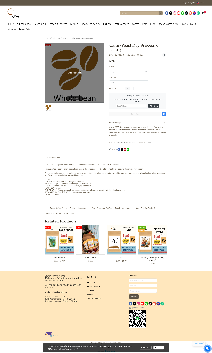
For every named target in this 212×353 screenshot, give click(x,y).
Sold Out (66, 38)
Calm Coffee (69, 213)
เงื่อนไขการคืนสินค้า (94, 298)
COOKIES (90, 290)
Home (48, 38)
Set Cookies (145, 348)
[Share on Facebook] (118, 149)
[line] (182, 13)
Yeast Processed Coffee (102, 208)
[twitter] (170, 13)
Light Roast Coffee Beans (56, 208)
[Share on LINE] (128, 149)
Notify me (154, 106)
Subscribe (134, 296)
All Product (57, 38)
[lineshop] (198, 13)
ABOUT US (91, 282)
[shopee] (190, 13)
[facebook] (166, 13)
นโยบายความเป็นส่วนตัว (59, 349)
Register (192, 3)
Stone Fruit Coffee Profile (146, 208)
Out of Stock (135, 114)
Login (185, 3)
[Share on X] (122, 149)
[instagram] (174, 13)
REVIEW (90, 294)
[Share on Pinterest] (125, 149)
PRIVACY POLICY (93, 286)
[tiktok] (186, 13)
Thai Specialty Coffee (79, 208)
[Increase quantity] (131, 88)
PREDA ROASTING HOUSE (126, 142)
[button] (200, 3)
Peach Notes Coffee (123, 208)
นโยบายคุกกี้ (74, 349)
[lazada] (194, 13)
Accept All (158, 348)
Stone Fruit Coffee (53, 213)
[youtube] (178, 13)
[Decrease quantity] (123, 88)
